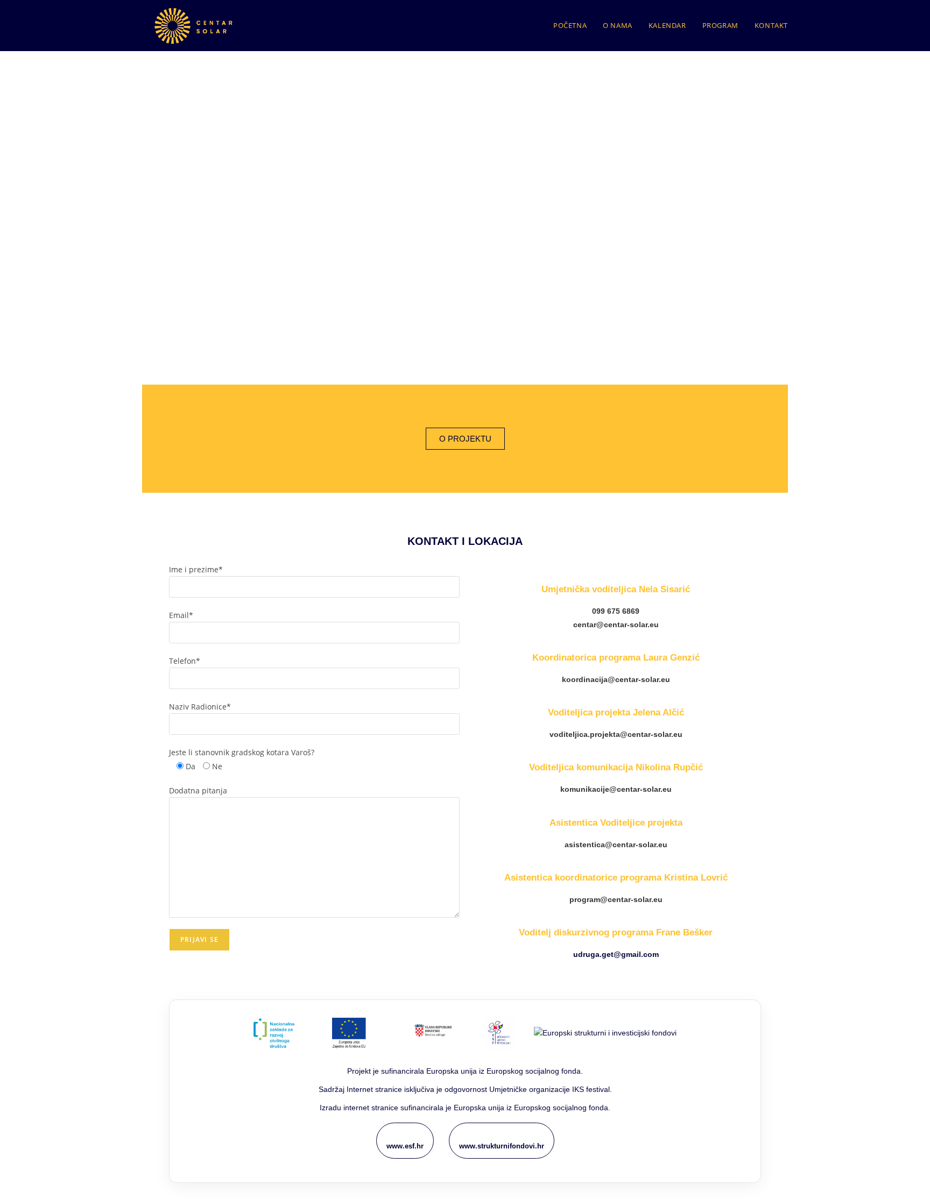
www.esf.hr (405, 1146)
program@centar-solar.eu (616, 899)
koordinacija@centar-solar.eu (616, 679)
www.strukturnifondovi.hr (501, 1146)
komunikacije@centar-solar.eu (616, 789)
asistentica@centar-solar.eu (616, 844)
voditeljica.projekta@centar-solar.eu (615, 734)
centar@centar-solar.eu (616, 624)
